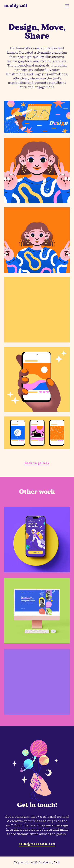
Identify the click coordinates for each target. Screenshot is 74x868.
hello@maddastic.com (37, 844)
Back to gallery (37, 463)
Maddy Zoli (15, 5)
